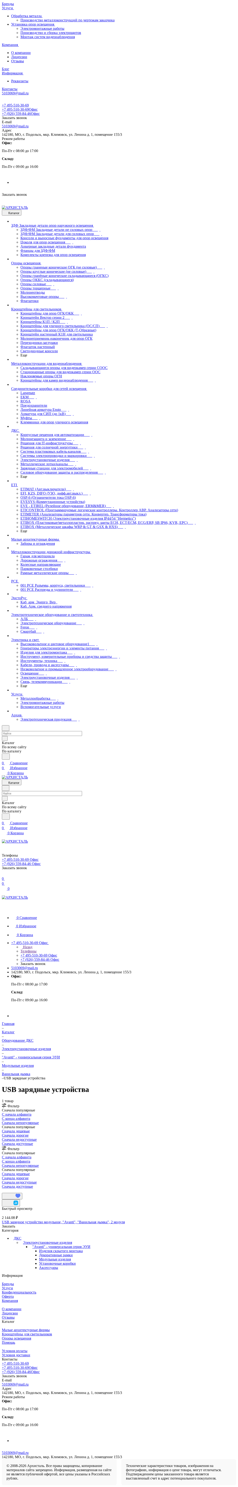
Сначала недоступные (19, 1139)
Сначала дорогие (15, 1135)
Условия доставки (16, 1355)
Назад (27, 947)
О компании (21, 53)
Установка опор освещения (33, 24)
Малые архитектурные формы (26, 1330)
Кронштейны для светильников (27, 1334)
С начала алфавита (16, 1114)
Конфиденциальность (19, 1292)
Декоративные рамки (56, 1255)
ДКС (17, 1238)
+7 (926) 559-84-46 (21, 114)
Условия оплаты (14, 1351)
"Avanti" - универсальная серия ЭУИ (61, 1247)
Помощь (8, 1342)
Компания (10, 1301)
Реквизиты (19, 81)
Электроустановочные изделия (47, 1242)
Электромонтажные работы (42, 28)
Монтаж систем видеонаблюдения (47, 37)
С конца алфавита (16, 1119)
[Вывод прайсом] (9, 1191)
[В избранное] (12, 1196)
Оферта (8, 1296)
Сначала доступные (17, 1144)
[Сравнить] (11, 1203)
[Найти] (6, 756)
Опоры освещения (16, 1338)
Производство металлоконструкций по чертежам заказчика (67, 20)
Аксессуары (48, 1268)
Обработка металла (27, 16)
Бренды (8, 1284)
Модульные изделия (55, 1259)
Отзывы (17, 61)
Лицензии (19, 57)
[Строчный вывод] (6, 1191)
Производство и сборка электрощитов (50, 33)
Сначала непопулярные (20, 1123)
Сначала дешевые (16, 1131)
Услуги (7, 1288)
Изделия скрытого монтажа (61, 1251)
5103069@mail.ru (15, 126)
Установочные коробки (57, 1263)
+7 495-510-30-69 (15, 105)
